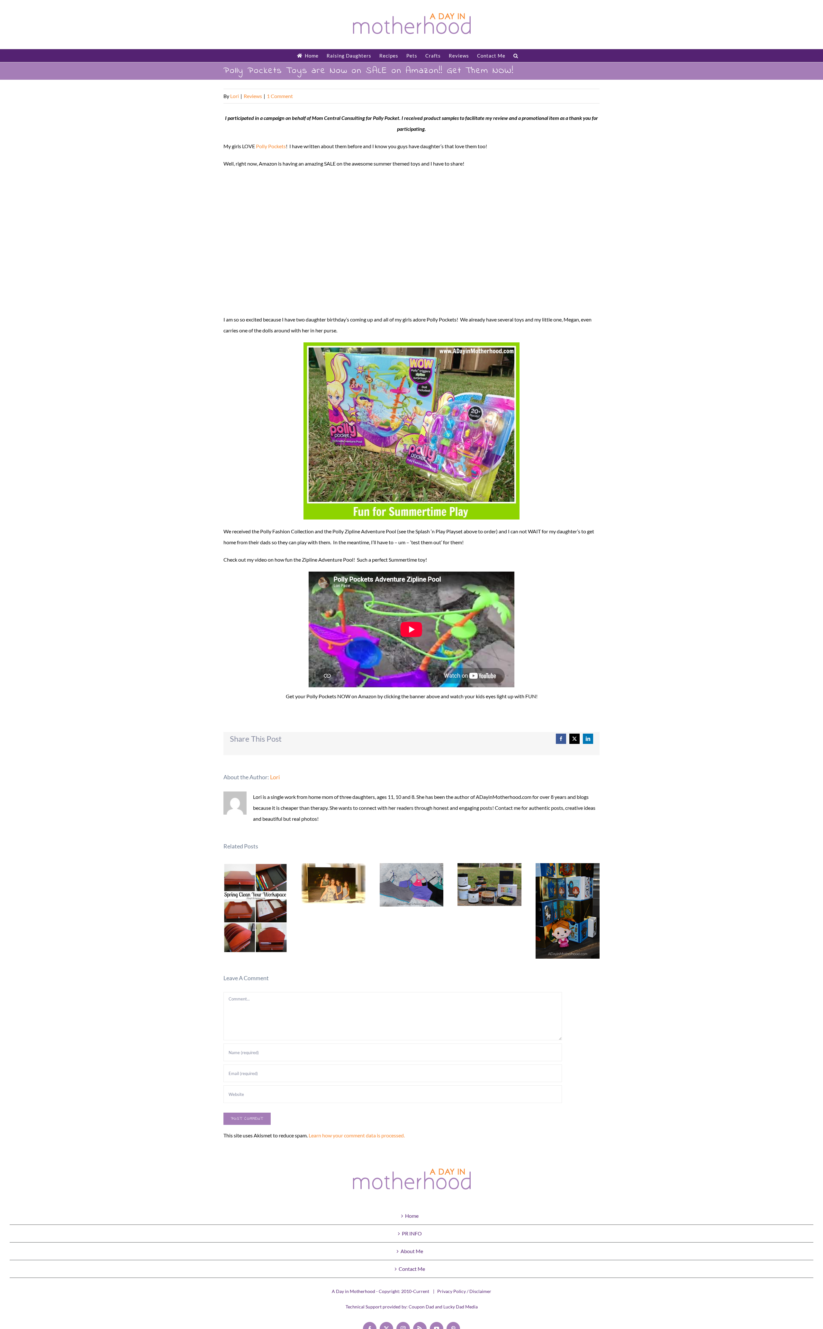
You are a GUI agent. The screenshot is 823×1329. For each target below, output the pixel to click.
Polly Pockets (271, 146)
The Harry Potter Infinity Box (567, 910)
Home (412, 1216)
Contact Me (412, 1269)
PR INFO (412, 1233)
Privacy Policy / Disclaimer (464, 1291)
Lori (234, 96)
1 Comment (280, 96)
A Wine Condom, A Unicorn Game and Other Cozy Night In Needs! (489, 884)
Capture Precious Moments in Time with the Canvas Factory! (333, 883)
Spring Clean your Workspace (255, 908)
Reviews (253, 96)
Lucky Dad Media (460, 1306)
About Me (412, 1251)
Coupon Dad (421, 1306)
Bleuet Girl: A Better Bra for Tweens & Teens (411, 884)
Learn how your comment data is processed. (357, 1135)
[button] (515, 55)
